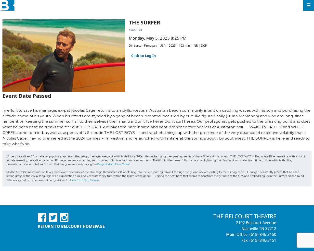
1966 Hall (135, 30)
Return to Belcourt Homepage (71, 226)
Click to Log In (143, 55)
